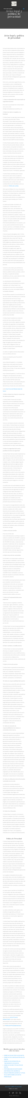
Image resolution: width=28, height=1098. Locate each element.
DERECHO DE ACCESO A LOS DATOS (14, 1055)
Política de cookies (14, 186)
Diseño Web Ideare (14, 1095)
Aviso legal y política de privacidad (14, 37)
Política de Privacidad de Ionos (13, 1025)
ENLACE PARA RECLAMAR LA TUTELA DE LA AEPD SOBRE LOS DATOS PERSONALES (14, 1074)
